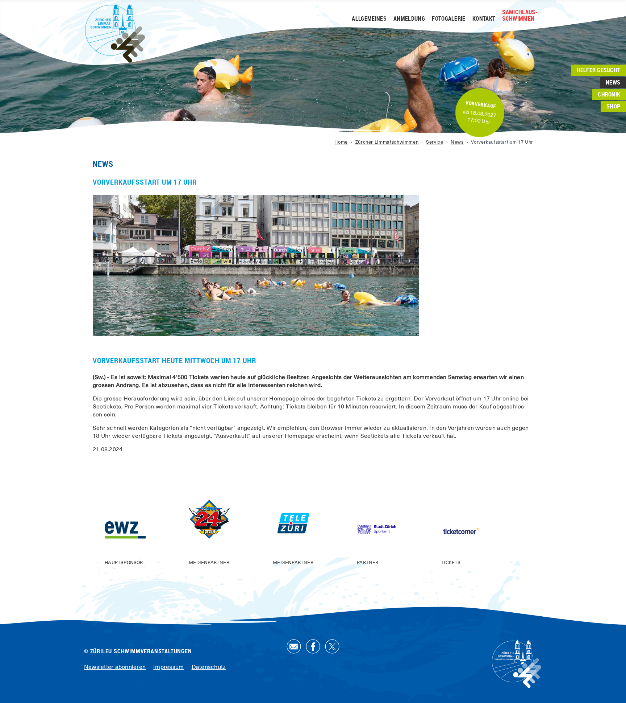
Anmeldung (409, 18)
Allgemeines (369, 18)
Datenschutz (209, 667)
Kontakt (483, 18)
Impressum (168, 667)
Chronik (609, 94)
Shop (613, 106)
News (613, 82)
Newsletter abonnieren (115, 667)
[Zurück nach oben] (613, 690)
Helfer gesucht (598, 70)
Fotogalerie (449, 18)
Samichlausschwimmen (519, 15)
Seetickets (107, 406)
